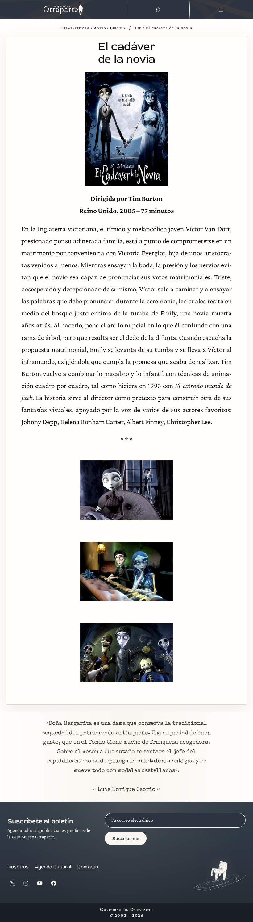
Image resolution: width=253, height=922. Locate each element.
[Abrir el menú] (221, 9)
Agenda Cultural (111, 27)
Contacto (87, 867)
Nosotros (18, 867)
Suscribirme (125, 838)
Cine (136, 27)
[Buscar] (158, 10)
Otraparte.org (74, 27)
